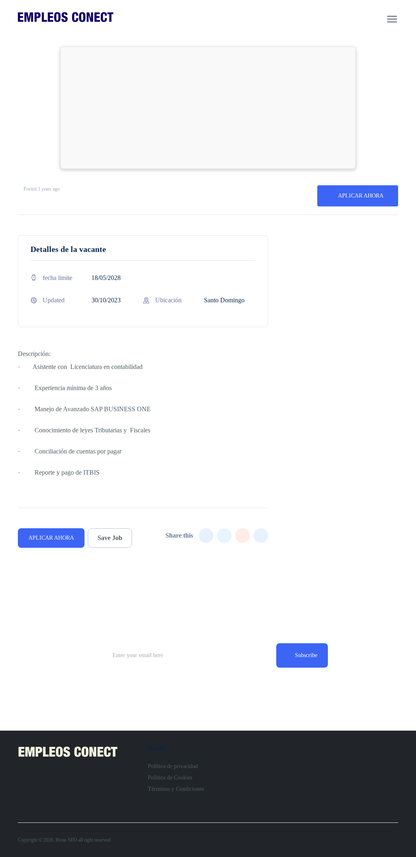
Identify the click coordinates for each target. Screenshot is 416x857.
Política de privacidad (173, 766)
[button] (392, 19)
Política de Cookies (170, 778)
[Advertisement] (208, 108)
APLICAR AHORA (361, 196)
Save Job (110, 537)
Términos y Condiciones (176, 789)
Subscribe (306, 655)
